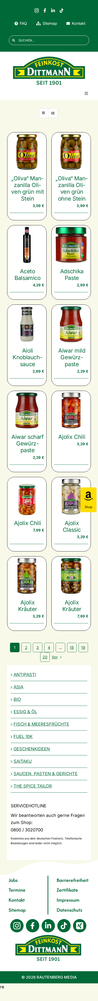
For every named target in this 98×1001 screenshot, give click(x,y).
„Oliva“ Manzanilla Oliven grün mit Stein (27, 188)
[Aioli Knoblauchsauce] (26, 324)
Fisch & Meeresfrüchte (41, 724)
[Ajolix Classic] (71, 496)
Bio (17, 699)
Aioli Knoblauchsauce (28, 357)
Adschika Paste (71, 274)
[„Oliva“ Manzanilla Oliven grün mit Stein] (26, 152)
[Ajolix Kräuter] (26, 576)
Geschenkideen (32, 748)
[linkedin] (53, 10)
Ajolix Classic (72, 526)
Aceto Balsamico (28, 274)
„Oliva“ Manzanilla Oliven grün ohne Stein (71, 188)
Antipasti (25, 674)
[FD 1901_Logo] (49, 56)
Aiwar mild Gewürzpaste (71, 357)
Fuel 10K (23, 736)
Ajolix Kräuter (27, 605)
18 (72, 647)
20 (45, 657)
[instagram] (36, 10)
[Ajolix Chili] (71, 410)
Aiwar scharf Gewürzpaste (27, 443)
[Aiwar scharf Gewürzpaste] (26, 410)
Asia (18, 686)
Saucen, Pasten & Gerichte (46, 773)
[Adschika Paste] (71, 244)
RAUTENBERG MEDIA (57, 977)
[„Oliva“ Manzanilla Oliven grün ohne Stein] (71, 152)
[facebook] (45, 10)
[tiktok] (62, 10)
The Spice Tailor (33, 786)
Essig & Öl (25, 711)
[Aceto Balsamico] (26, 244)
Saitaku (23, 761)
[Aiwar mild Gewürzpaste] (71, 324)
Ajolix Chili (71, 436)
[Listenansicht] (53, 113)
